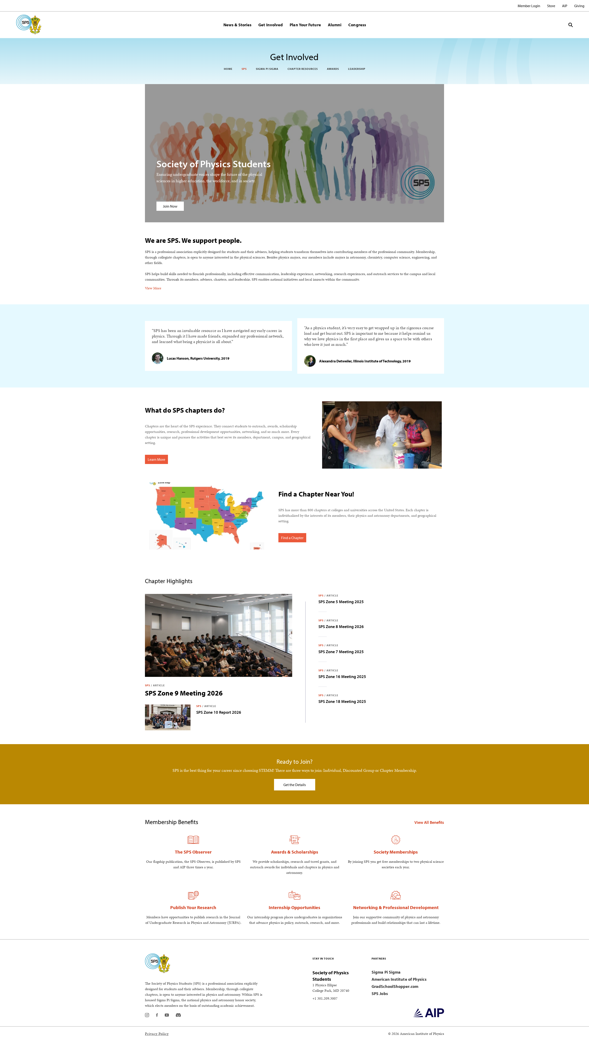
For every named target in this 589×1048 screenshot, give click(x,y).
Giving (579, 5)
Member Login (529, 5)
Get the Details (294, 784)
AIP (564, 5)
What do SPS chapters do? (185, 410)
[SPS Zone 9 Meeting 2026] (218, 635)
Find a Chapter (292, 537)
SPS (244, 68)
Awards (333, 68)
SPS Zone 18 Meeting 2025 (342, 701)
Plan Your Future (305, 24)
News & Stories (237, 24)
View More (153, 288)
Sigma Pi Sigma (267, 68)
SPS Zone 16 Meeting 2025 (342, 676)
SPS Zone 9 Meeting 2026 (184, 693)
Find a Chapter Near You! (316, 494)
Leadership (356, 68)
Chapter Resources (303, 68)
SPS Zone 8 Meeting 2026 (341, 626)
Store (551, 5)
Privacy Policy (157, 1033)
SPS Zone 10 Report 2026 (218, 712)
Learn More (156, 459)
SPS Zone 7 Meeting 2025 (341, 651)
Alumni (335, 24)
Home (228, 68)
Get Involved (270, 24)
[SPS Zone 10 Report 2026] (168, 717)
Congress (357, 24)
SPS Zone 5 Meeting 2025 (341, 601)
